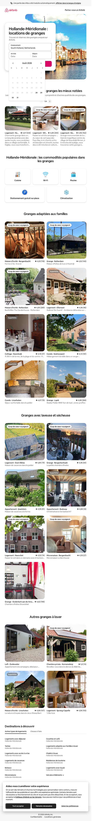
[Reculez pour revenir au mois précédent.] (13, 63)
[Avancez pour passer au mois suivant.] (41, 63)
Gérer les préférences (69, 806)
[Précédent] (41, 101)
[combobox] (30, 47)
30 (13, 98)
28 (36, 93)
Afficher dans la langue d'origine (68, 3)
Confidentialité (36, 817)
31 (17, 98)
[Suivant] (50, 101)
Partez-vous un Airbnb (75, 10)
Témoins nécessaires (44, 806)
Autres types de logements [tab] (16, 731)
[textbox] (19, 56)
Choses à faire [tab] (36, 731)
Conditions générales (52, 817)
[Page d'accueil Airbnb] (11, 10)
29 (41, 93)
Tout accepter (18, 806)
